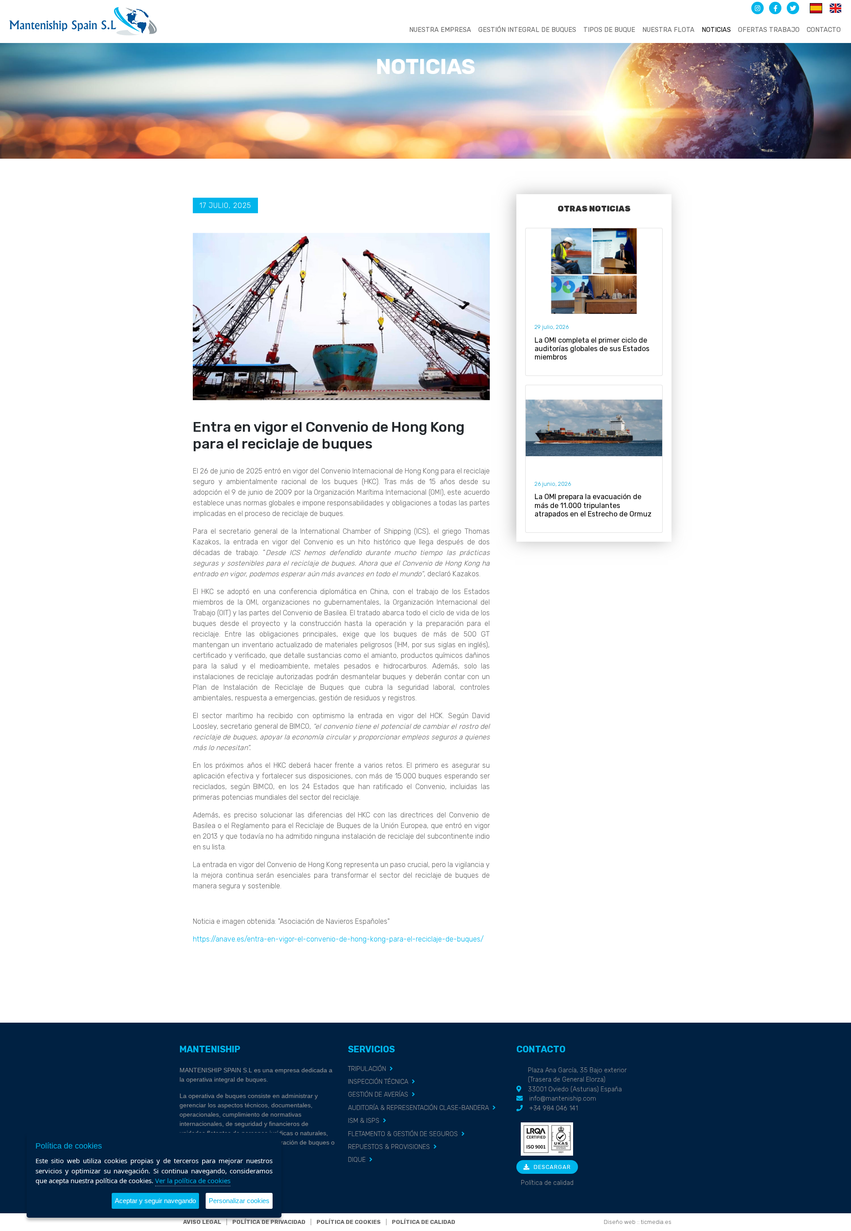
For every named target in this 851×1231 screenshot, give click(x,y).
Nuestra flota (668, 30)
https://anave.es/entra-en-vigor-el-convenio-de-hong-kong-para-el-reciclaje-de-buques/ (338, 939)
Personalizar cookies (239, 1200)
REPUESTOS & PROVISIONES (389, 1147)
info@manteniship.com (562, 1098)
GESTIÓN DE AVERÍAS (378, 1094)
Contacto (824, 30)
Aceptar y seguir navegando (155, 1200)
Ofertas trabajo (769, 30)
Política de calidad (547, 1183)
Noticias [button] (716, 30)
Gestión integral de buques (527, 30)
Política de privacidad (268, 1222)
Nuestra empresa (440, 30)
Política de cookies (348, 1222)
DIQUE (357, 1160)
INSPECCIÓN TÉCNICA (378, 1082)
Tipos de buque (609, 30)
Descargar (551, 1167)
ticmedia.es (656, 1222)
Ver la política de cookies (192, 1180)
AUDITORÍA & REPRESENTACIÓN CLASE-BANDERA (418, 1108)
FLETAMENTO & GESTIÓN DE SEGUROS (403, 1134)
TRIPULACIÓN (367, 1069)
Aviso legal (202, 1222)
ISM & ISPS (363, 1121)
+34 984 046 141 (553, 1108)
